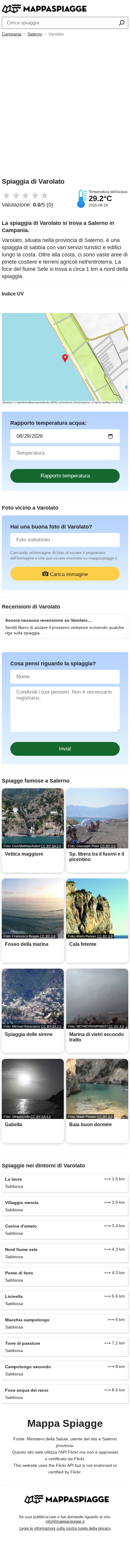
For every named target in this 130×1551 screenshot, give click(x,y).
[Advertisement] (65, 108)
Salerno (35, 34)
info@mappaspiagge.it (65, 1521)
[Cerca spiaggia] (121, 23)
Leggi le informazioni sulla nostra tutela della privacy (65, 1528)
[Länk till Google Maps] (65, 358)
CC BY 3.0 (107, 846)
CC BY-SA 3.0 (51, 846)
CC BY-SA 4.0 (41, 1116)
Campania (11, 34)
